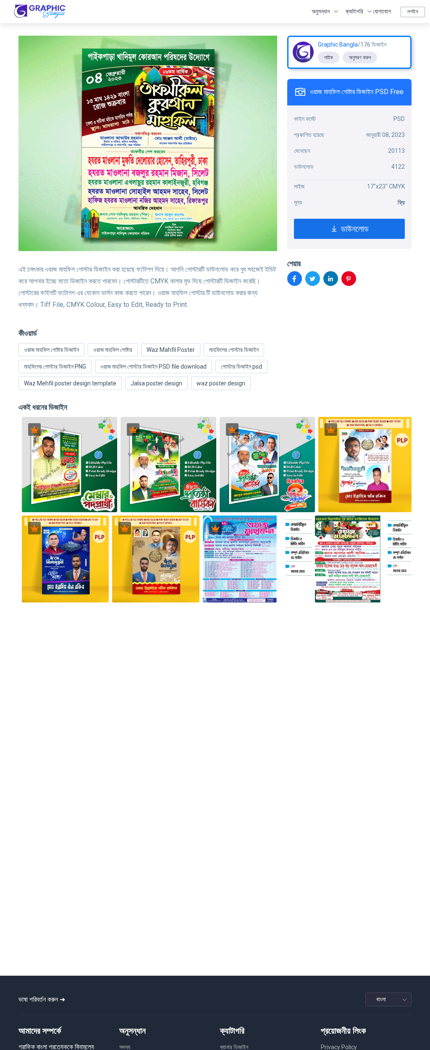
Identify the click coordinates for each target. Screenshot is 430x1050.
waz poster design (221, 383)
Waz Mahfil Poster (171, 349)
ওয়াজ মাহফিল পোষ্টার (112, 349)
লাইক (328, 57)
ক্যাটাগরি (354, 11)
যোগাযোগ (382, 11)
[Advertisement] (215, 909)
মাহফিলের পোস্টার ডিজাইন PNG (55, 366)
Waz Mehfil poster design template (70, 383)
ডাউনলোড (353, 229)
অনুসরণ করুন (360, 57)
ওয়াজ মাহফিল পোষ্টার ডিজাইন (51, 349)
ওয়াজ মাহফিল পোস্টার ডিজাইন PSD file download (153, 366)
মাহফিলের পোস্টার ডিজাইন (234, 349)
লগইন (412, 11)
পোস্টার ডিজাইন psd (241, 366)
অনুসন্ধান (321, 11)
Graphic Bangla (338, 44)
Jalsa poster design (156, 383)
